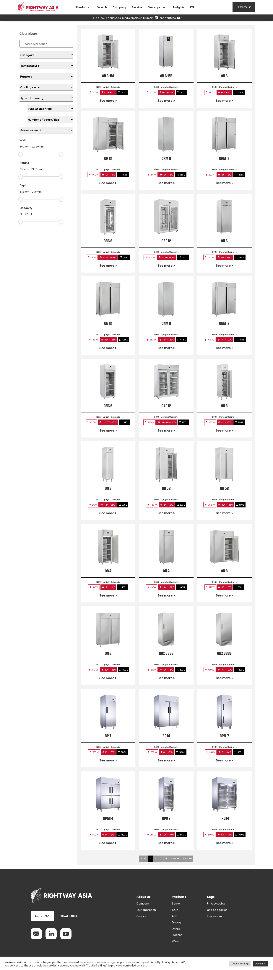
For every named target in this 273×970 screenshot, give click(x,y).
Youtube (170, 17)
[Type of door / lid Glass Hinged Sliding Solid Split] (50, 108)
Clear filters (28, 33)
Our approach (158, 7)
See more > (108, 100)
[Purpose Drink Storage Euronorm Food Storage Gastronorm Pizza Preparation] (46, 76)
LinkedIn (148, 17)
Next (173, 858)
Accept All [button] (260, 963)
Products (82, 7)
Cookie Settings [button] (240, 963)
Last (185, 858)
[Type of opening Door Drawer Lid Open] (46, 97)
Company (119, 7)
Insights (179, 7)
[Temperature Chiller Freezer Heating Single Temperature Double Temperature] (46, 65)
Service (137, 7)
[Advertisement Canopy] (46, 130)
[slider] (20, 154)
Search (102, 7)
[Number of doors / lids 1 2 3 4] (50, 119)
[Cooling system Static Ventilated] (46, 87)
